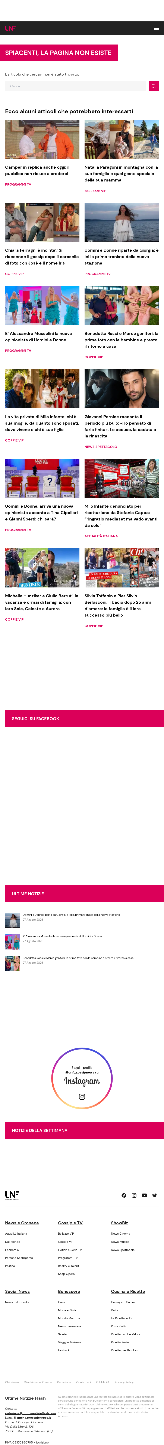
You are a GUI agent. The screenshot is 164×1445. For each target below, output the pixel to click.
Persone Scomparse (19, 1258)
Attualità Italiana (101, 536)
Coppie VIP (14, 274)
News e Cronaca (22, 1223)
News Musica (120, 1242)
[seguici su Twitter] (154, 1195)
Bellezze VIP (95, 191)
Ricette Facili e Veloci (125, 1334)
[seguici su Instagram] (134, 1195)
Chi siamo (12, 1382)
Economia (12, 1250)
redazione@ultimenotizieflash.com (30, 1413)
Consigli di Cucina (123, 1302)
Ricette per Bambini (124, 1350)
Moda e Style (67, 1310)
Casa (61, 1302)
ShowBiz (119, 1223)
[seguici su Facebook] (124, 1195)
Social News (17, 1291)
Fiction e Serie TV (70, 1250)
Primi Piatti (118, 1326)
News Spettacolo (123, 1250)
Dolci (114, 1310)
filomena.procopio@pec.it (32, 1418)
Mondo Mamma (69, 1318)
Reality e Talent (68, 1266)
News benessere (69, 1326)
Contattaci (83, 1382)
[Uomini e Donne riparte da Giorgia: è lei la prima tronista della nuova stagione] (122, 222)
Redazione (64, 1382)
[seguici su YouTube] (144, 1195)
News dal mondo (17, 1302)
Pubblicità (103, 1382)
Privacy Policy (124, 1382)
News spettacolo (101, 447)
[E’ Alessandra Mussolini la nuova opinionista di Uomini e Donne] (42, 305)
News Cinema (120, 1233)
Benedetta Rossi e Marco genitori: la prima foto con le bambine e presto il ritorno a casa (78, 958)
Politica (10, 1266)
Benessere (69, 1291)
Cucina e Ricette (128, 1291)
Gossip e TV (70, 1223)
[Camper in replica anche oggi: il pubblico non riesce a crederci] (42, 139)
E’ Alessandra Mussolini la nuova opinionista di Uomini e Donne (62, 936)
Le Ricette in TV (121, 1318)
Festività (63, 1350)
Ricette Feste (120, 1342)
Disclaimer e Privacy (38, 1382)
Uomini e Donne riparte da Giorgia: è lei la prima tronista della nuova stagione (71, 915)
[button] (156, 28)
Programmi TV (18, 184)
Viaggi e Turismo (69, 1342)
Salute (62, 1334)
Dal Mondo (12, 1242)
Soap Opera (66, 1274)
